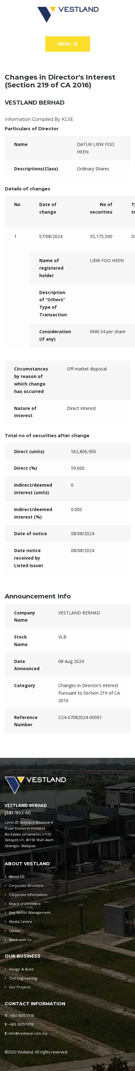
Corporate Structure (26, 885)
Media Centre (20, 921)
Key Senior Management (30, 912)
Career (15, 930)
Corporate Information (28, 894)
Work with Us (20, 939)
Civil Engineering (23, 978)
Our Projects (19, 987)
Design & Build (21, 969)
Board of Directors (24, 903)
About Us (16, 876)
